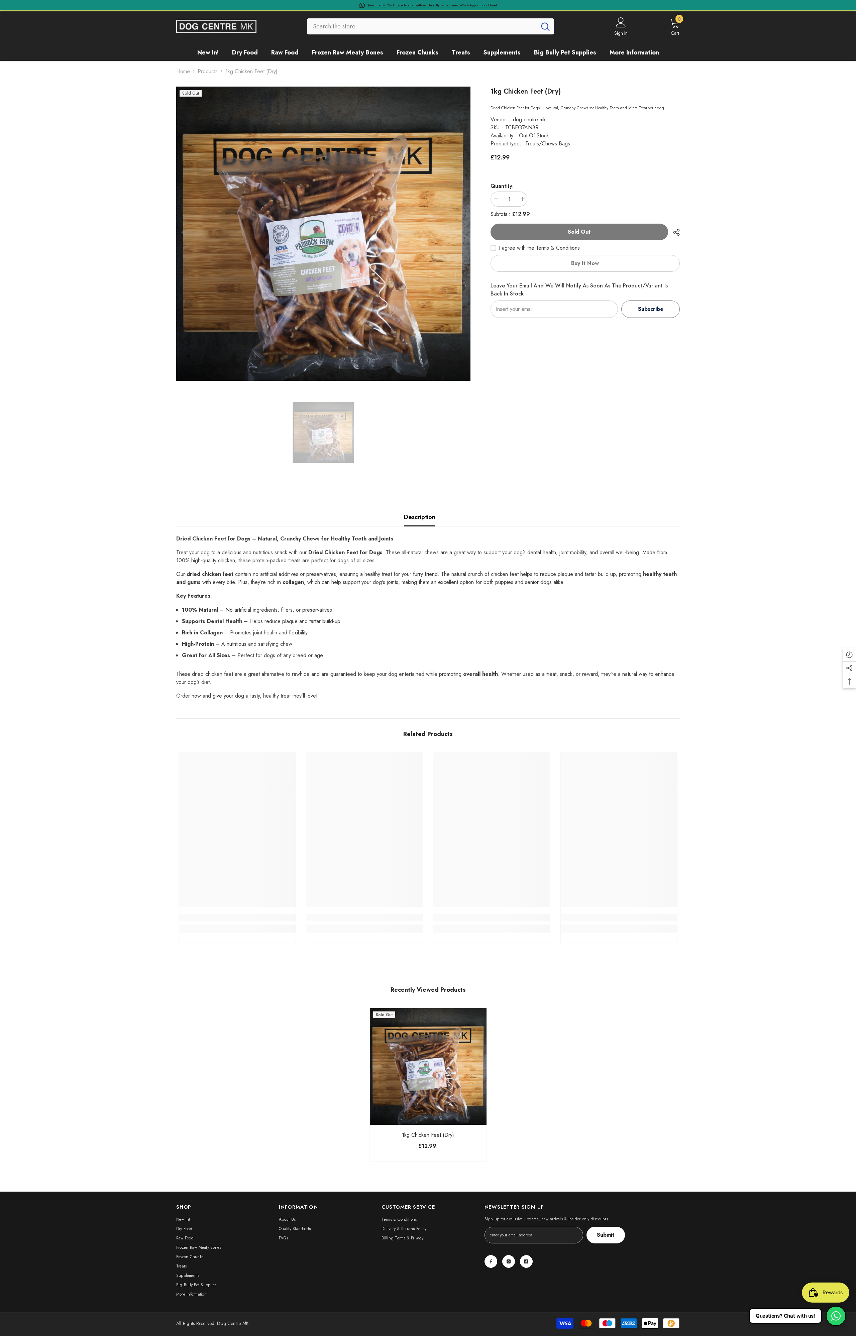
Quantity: (502, 186)
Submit (605, 1235)
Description (419, 517)
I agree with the (516, 248)
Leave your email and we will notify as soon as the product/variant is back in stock (579, 289)
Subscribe (650, 309)
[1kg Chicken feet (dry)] (428, 1066)
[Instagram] (508, 1261)
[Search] (430, 26)
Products (208, 71)
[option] (323, 234)
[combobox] (422, 26)
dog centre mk (529, 120)
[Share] (674, 232)
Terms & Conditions (558, 248)
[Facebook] (491, 1261)
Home (183, 71)
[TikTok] (526, 1261)
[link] (237, 917)
